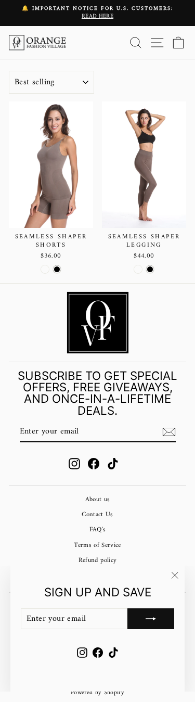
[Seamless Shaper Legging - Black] (150, 269)
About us (97, 499)
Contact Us (97, 514)
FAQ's (97, 529)
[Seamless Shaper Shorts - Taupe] (45, 269)
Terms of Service (97, 545)
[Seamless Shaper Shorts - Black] (57, 269)
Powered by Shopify (97, 692)
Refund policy (98, 560)
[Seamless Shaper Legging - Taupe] (138, 269)
